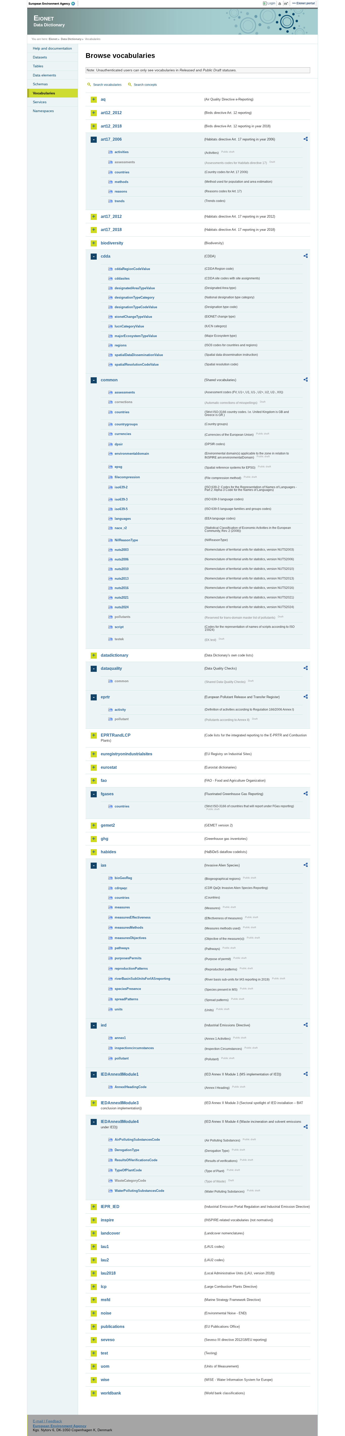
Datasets (40, 57)
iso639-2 (121, 487)
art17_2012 (111, 216)
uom (105, 1366)
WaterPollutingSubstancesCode (139, 1191)
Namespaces (43, 111)
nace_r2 (121, 528)
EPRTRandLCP (116, 735)
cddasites (122, 278)
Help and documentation (52, 48)
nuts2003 (122, 550)
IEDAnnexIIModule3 (120, 1103)
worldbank (111, 1393)
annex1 (120, 1038)
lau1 (105, 1246)
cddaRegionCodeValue (132, 269)
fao (104, 780)
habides (108, 852)
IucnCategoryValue (129, 326)
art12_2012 (111, 113)
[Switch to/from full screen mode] (287, 3)
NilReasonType (126, 540)
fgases (107, 794)
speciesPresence (128, 989)
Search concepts (145, 84)
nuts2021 (122, 597)
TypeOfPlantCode (128, 1170)
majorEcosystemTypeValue (136, 336)
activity (120, 710)
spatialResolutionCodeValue (137, 364)
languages (123, 519)
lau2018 (108, 1273)
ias (103, 865)
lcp (104, 1286)
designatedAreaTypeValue (135, 288)
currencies (123, 434)
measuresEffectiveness (133, 917)
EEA (53, 3)
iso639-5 (121, 509)
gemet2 (108, 825)
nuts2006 (122, 559)
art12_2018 (111, 126)
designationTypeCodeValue (136, 307)
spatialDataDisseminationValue (139, 355)
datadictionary (114, 655)
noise (106, 1313)
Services (39, 102)
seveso (108, 1340)
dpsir (119, 444)
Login (271, 3)
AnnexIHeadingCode (130, 1087)
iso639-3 (121, 499)
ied (104, 1025)
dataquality (111, 668)
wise (105, 1380)
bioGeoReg (123, 878)
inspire (107, 1220)
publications (113, 1326)
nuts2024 (122, 607)
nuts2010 (122, 569)
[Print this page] (280, 3)
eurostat (109, 767)
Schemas (40, 84)
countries (122, 172)
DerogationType (127, 1150)
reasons (121, 191)
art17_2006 (111, 139)
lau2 (105, 1260)
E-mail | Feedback (47, 1421)
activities (122, 152)
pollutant (122, 1058)
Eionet (53, 38)
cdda (105, 256)
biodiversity (112, 243)
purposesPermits (128, 958)
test (104, 1353)
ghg (104, 839)
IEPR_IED (110, 1206)
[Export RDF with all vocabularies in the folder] (306, 140)
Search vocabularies (107, 84)
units (118, 1009)
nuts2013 (122, 578)
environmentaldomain (132, 453)
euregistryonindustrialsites (126, 754)
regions (121, 345)
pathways (122, 948)
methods (121, 182)
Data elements (44, 75)
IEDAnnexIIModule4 (120, 1121)
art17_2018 (111, 229)
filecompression (127, 477)
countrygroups (126, 424)
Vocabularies (44, 93)
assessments (125, 392)
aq (103, 99)
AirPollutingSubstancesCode (137, 1139)
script (119, 627)
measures (122, 907)
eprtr (105, 697)
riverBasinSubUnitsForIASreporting (142, 979)
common (109, 380)
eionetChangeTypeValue (133, 317)
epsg (118, 467)
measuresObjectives (130, 938)
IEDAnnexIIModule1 (120, 1074)
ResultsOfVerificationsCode (136, 1160)
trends (120, 201)
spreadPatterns (126, 999)
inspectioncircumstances (134, 1048)
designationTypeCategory (134, 297)
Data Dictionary (71, 38)
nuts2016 (122, 588)
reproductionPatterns (131, 968)
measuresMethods (129, 927)
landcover (110, 1233)
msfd (105, 1300)
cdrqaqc (121, 888)
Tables (38, 66)
